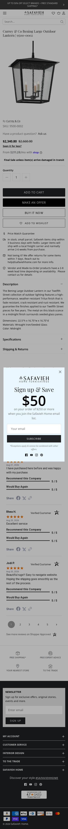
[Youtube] (31, 455)
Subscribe (34, 438)
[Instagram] (36, 455)
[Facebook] (26, 455)
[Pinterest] (41, 455)
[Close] (60, 372)
